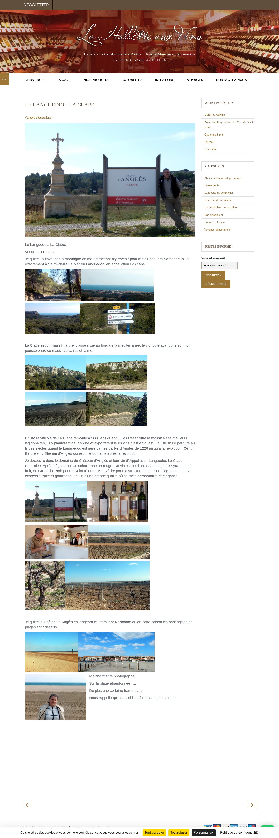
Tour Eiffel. (210, 149)
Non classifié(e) (213, 214)
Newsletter (36, 5)
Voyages (195, 80)
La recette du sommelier (218, 192)
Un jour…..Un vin (214, 222)
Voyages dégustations (38, 117)
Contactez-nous (231, 80)
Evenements (211, 185)
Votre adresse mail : (214, 258)
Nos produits (96, 80)
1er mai (208, 142)
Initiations (164, 80)
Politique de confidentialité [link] (239, 832)
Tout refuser (178, 832)
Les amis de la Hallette (218, 200)
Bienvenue (34, 80)
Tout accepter (154, 832)
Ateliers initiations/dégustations (222, 178)
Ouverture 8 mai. (214, 134)
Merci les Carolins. (215, 114)
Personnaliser (204, 832)
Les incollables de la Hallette (221, 207)
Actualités (132, 80)
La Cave (64, 80)
